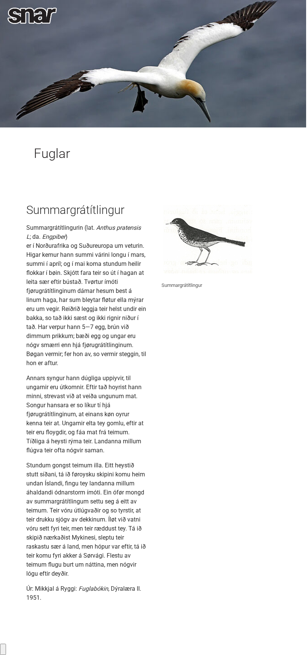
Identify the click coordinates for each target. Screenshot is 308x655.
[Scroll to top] (291, 638)
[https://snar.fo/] (32, 16)
